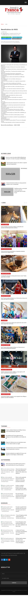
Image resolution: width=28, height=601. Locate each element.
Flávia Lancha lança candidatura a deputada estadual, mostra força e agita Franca (13, 252)
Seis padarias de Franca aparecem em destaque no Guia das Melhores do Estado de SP (16, 437)
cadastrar (14, 582)
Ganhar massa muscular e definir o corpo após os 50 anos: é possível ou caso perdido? (13, 372)
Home (2, 24)
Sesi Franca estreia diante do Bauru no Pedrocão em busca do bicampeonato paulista (13, 348)
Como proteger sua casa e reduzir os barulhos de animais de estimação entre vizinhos (12, 227)
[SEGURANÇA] (24, 168)
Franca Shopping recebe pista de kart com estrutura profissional (21, 517)
